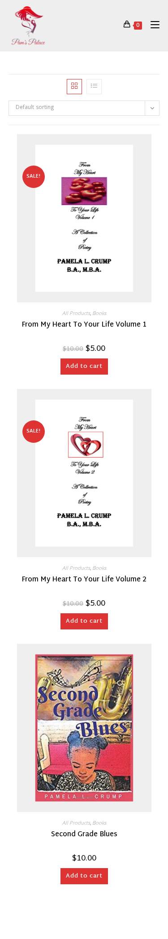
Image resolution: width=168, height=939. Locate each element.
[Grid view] (74, 86)
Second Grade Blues (84, 835)
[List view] (94, 86)
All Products (76, 314)
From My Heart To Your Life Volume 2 (84, 580)
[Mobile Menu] (151, 25)
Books (99, 314)
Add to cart (84, 366)
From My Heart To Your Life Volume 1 (84, 325)
